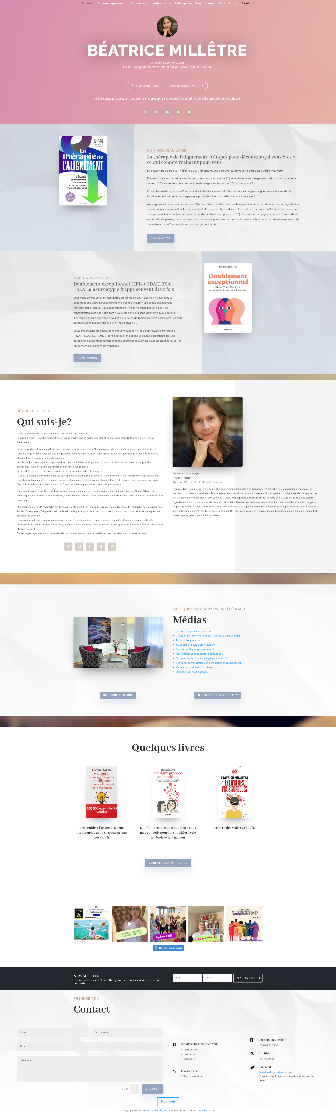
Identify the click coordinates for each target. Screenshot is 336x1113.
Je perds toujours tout (189, 640)
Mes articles (228, 4)
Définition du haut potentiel (192, 672)
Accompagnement (112, 4)
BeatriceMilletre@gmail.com (276, 1072)
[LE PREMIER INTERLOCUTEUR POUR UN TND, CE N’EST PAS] (206, 924)
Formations (205, 4)
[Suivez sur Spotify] (178, 112)
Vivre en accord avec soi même (194, 667)
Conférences (161, 4)
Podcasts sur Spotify (219, 695)
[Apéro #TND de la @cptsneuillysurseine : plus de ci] (168, 924)
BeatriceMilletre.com (204, 1110)
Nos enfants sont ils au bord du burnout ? (200, 654)
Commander (161, 238)
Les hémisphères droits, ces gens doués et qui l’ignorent (208, 663)
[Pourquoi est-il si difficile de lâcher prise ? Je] (92, 924)
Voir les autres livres (168, 863)
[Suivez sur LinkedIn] (167, 112)
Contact (248, 4)
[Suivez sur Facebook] (146, 112)
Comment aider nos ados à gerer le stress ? (201, 658)
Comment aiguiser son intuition (194, 631)
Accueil (87, 4)
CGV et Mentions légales (154, 1110)
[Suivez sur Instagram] (156, 112)
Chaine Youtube (120, 695)
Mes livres (139, 4)
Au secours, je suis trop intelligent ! (196, 644)
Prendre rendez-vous (183, 86)
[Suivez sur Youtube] (189, 112)
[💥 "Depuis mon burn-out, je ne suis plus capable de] (130, 924)
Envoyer (153, 1088)
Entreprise (183, 4)
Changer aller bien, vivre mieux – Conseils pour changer (208, 635)
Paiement (168, 1102)
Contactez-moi (146, 86)
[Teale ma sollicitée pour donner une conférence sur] (244, 924)
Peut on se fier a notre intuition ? (195, 649)
